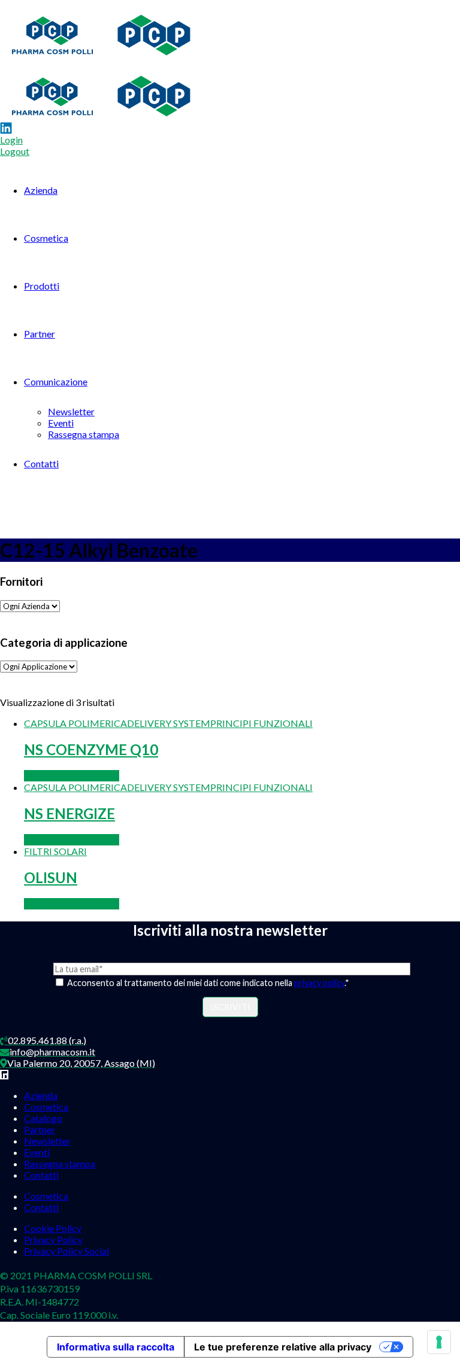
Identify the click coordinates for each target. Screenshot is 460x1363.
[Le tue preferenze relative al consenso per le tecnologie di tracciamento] (439, 1342)
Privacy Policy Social (66, 1250)
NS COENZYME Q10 (91, 749)
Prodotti (41, 285)
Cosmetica (46, 238)
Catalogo (43, 1118)
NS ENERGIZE (69, 813)
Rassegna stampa (83, 434)
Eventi (61, 422)
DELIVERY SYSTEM (168, 723)
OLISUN (50, 877)
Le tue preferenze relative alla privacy (282, 1347)
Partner (39, 333)
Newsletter (71, 411)
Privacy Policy (53, 1239)
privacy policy (319, 983)
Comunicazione (55, 381)
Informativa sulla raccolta (115, 1347)
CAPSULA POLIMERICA (75, 723)
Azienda (41, 190)
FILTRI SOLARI (55, 851)
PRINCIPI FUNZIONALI (261, 723)
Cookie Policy (52, 1228)
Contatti (41, 463)
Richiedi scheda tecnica (71, 775)
